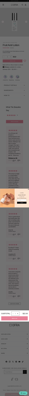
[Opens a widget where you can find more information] (23, 393)
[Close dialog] (28, 189)
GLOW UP (21, 202)
